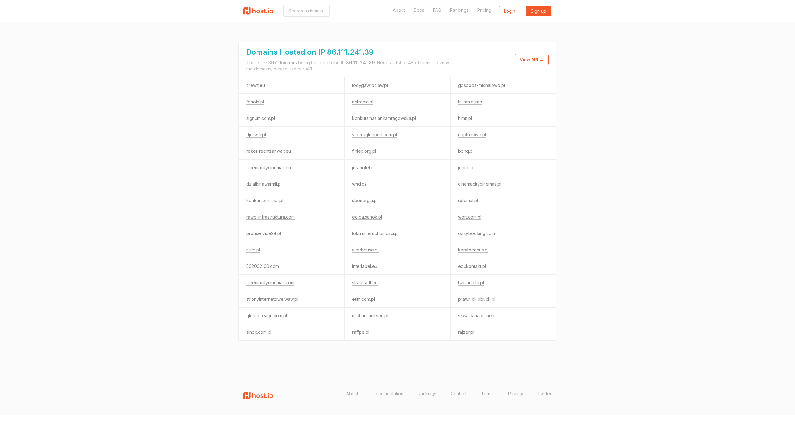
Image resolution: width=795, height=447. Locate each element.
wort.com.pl (469, 216)
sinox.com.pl (258, 332)
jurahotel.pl (363, 167)
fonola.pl (255, 101)
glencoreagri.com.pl (266, 315)
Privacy (515, 393)
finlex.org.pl (364, 151)
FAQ (437, 10)
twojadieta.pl (471, 282)
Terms (487, 393)
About (399, 10)
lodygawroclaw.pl (370, 85)
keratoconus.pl (473, 249)
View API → (531, 59)
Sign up (538, 11)
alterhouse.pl (365, 249)
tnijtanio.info (470, 101)
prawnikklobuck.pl (476, 299)
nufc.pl (253, 249)
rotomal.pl (468, 200)
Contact (458, 393)
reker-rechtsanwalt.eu (268, 151)
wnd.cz (359, 184)
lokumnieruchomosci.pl (375, 233)
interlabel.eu (364, 266)
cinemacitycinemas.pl (479, 184)
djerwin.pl (256, 134)
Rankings (459, 10)
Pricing (484, 10)
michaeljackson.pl (370, 315)
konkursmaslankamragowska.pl (384, 118)
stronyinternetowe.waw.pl (272, 299)
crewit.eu (255, 85)
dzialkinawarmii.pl (264, 184)
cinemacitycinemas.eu (268, 167)
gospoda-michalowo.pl (481, 85)
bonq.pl (466, 151)
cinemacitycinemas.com (270, 282)
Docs (419, 10)
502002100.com (262, 266)
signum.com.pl (260, 118)
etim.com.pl (363, 299)
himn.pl (465, 118)
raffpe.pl (360, 332)
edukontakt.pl (472, 266)
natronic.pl (362, 101)
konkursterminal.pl (264, 200)
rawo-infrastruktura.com (270, 216)
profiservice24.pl (263, 233)
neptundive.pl (472, 134)
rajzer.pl (466, 332)
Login (509, 11)
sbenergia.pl (365, 200)
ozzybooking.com (476, 233)
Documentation (388, 393)
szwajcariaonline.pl (477, 315)
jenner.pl (466, 167)
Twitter (545, 393)
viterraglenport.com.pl (374, 134)
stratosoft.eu (365, 282)
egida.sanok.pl (367, 216)
